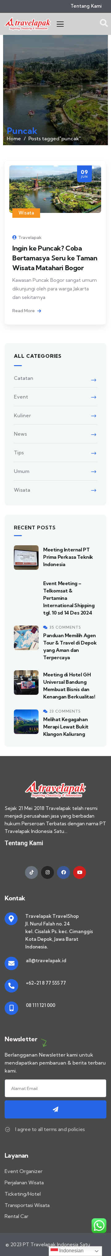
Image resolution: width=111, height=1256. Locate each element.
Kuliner (22, 415)
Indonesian (71, 1250)
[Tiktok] (31, 872)
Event (21, 397)
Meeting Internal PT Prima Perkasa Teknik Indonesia (68, 557)
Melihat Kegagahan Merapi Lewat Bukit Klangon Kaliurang (65, 726)
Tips (19, 452)
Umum (21, 471)
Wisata (26, 213)
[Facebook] (63, 872)
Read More (24, 310)
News (20, 434)
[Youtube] (79, 872)
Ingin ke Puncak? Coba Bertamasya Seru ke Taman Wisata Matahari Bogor (54, 258)
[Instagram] (47, 872)
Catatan (23, 378)
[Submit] (55, 1109)
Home (14, 138)
